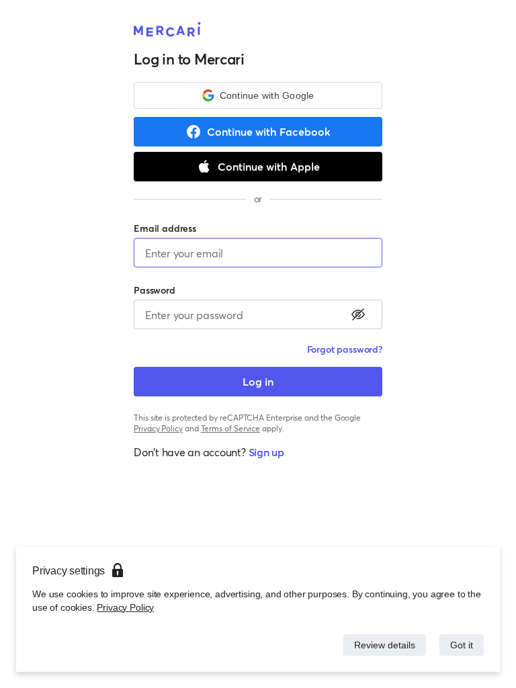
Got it (460, 644)
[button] (258, 95)
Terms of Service (231, 428)
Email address (165, 228)
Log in (258, 381)
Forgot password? (344, 349)
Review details (381, 644)
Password (154, 290)
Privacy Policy (124, 607)
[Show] (358, 314)
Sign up (266, 452)
